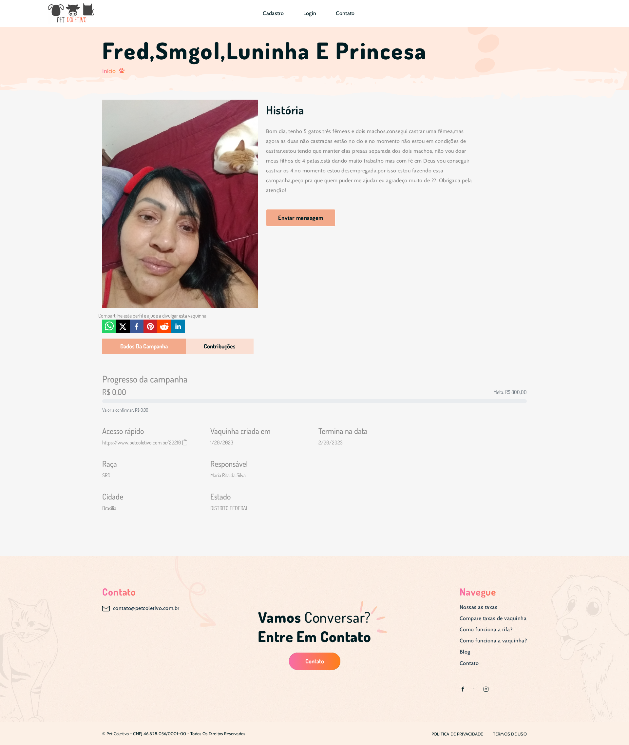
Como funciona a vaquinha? (493, 640)
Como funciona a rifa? (486, 629)
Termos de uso (510, 733)
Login (309, 13)
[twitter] (123, 326)
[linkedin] (178, 326)
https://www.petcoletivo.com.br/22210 (141, 442)
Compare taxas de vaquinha (493, 618)
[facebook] (136, 326)
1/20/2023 (221, 442)
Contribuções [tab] (220, 346)
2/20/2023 (330, 442)
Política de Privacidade (457, 733)
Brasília (109, 508)
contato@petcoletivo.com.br (146, 608)
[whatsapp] (109, 326)
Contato (345, 13)
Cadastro (273, 13)
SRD (106, 475)
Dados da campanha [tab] (144, 346)
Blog (465, 652)
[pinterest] (150, 326)
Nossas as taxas (478, 607)
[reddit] (164, 326)
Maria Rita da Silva (228, 475)
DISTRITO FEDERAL (229, 508)
